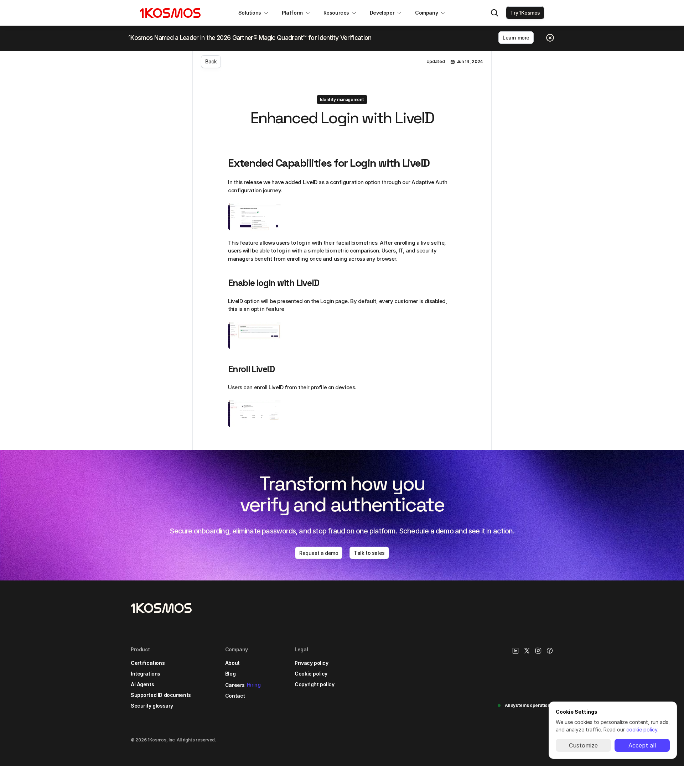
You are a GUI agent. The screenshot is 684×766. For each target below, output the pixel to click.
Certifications (148, 663)
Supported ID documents (161, 695)
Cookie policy (311, 674)
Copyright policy (314, 684)
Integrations (145, 674)
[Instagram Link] (538, 650)
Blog (230, 674)
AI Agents (142, 684)
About (232, 663)
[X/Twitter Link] (526, 650)
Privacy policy (311, 663)
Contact (235, 696)
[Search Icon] (494, 13)
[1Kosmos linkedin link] (515, 650)
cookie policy (641, 729)
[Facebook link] (549, 650)
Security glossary (152, 706)
